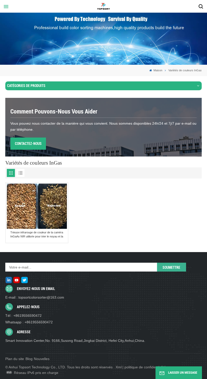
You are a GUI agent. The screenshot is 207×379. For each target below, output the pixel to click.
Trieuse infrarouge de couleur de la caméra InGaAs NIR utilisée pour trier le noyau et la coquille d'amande (36, 234)
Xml (119, 367)
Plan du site (14, 359)
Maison (157, 70)
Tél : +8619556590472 (23, 316)
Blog (29, 359)
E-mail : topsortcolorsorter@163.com (34, 297)
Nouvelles (41, 359)
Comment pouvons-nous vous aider (53, 111)
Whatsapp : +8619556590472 (29, 322)
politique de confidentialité (145, 367)
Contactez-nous (28, 144)
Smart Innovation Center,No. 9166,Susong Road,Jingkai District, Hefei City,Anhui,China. (75, 341)
